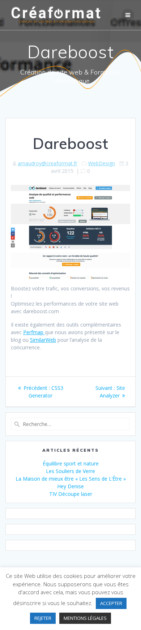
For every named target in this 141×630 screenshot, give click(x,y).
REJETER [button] (42, 618)
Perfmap (34, 332)
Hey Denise (70, 486)
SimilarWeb (43, 339)
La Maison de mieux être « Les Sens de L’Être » (71, 478)
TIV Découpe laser (70, 493)
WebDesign (101, 163)
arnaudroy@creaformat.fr (47, 163)
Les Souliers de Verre (70, 471)
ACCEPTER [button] (111, 603)
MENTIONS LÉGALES (85, 618)
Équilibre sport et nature (71, 463)
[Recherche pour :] (70, 424)
